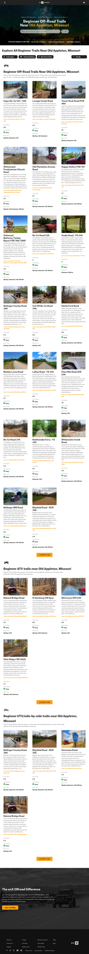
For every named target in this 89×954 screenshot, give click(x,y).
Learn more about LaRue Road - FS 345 (44, 383)
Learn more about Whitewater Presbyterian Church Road (15, 178)
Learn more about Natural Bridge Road (15, 606)
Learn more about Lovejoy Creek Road (44, 111)
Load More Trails (44, 555)
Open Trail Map (10, 907)
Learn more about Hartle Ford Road (73, 316)
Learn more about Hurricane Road (73, 761)
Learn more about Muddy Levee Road (15, 383)
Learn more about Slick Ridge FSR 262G (15, 667)
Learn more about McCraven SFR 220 (73, 606)
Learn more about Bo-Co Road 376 (15, 451)
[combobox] (41, 31)
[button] (10, 56)
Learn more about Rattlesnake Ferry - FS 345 (44, 451)
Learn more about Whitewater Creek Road (73, 451)
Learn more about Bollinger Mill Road (15, 518)
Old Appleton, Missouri (38, 42)
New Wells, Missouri (73, 42)
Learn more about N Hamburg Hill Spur (44, 606)
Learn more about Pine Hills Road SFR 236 (73, 383)
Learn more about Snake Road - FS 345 (73, 248)
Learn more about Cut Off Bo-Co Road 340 (44, 316)
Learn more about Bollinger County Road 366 (15, 316)
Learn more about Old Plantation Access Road (44, 178)
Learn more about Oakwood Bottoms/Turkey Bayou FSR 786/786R (15, 248)
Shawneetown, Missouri (56, 42)
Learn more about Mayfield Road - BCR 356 (44, 518)
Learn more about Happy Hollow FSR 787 (73, 178)
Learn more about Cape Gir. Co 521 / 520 (15, 111)
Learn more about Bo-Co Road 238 (44, 248)
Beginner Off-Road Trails (28, 17)
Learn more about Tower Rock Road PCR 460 (73, 111)
